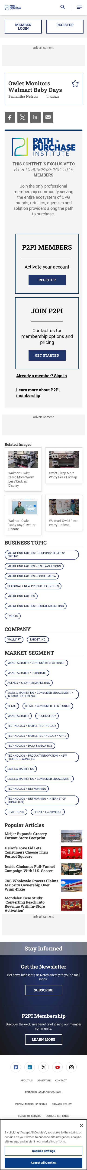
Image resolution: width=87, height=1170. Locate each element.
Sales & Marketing (20, 769)
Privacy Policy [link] (62, 1104)
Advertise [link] (44, 1080)
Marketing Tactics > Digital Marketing (35, 606)
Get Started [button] (47, 355)
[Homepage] (13, 7)
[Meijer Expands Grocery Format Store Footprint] (71, 836)
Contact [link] (61, 1080)
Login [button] (41, 376)
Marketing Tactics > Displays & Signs (34, 566)
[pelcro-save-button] (74, 84)
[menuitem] (10, 117)
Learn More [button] (43, 1039)
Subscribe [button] (43, 990)
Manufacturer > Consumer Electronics (36, 663)
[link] (10, 117)
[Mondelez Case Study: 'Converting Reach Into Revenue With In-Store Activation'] (71, 905)
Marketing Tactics (21, 596)
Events (12, 616)
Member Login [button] (23, 26)
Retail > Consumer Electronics (47, 706)
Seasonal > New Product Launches (33, 586)
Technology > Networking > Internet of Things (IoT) (36, 800)
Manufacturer (18, 716)
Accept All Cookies (43, 1162)
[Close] (81, 1125)
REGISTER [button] (47, 280)
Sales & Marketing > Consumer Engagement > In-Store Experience (40, 694)
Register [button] (65, 24)
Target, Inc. (38, 639)
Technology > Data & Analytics (29, 745)
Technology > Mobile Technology (31, 725)
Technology (47, 716)
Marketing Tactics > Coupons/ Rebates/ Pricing (36, 554)
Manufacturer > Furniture (26, 673)
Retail (11, 706)
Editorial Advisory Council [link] (43, 1092)
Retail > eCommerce (48, 812)
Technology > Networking (26, 788)
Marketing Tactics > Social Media (31, 576)
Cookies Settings (57, 1116)
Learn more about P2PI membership (38, 392)
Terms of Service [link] (29, 1115)
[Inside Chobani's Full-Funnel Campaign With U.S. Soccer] (71, 869)
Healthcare (16, 812)
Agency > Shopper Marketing (28, 682)
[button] (80, 7)
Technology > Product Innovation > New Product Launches (37, 757)
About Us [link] (26, 1080)
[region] (43, 1144)
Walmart (14, 639)
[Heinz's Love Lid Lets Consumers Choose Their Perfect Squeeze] (71, 853)
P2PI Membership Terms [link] (31, 1104)
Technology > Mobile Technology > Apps (36, 735)
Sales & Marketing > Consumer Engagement (39, 778)
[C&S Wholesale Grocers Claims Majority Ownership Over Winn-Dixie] (71, 885)
